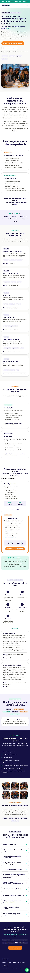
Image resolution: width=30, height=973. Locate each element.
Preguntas (22, 962)
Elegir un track (15, 509)
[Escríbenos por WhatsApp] (27, 970)
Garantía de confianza (10, 537)
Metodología (16, 962)
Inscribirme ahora (15, 948)
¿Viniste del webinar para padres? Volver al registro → (15, 1)
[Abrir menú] (27, 5)
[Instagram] (2, 965)
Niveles (9, 962)
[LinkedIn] (7, 965)
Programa (4, 962)
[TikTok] (5, 965)
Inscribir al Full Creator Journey (12, 43)
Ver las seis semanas (9, 48)
